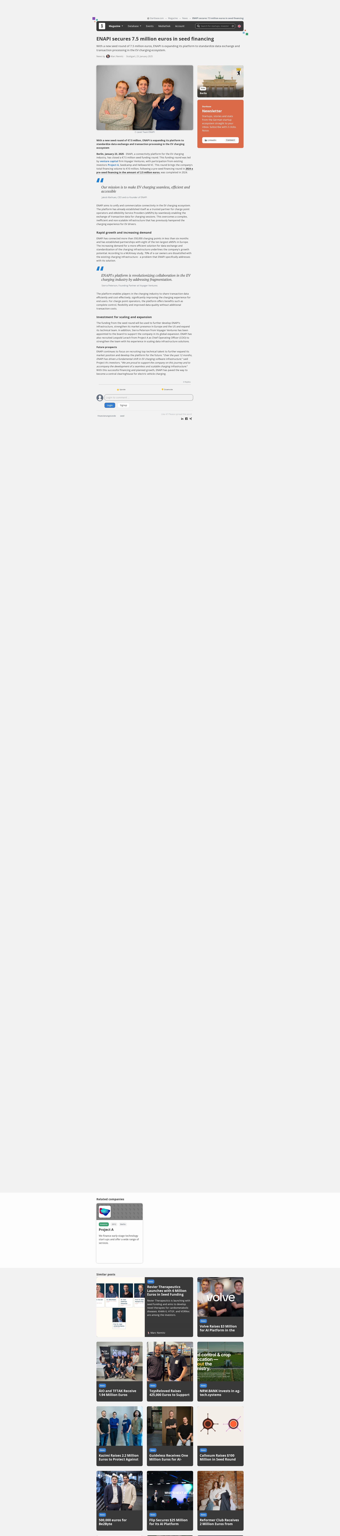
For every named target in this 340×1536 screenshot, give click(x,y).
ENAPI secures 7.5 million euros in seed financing (218, 18)
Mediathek (164, 26)
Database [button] (133, 26)
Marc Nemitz (116, 56)
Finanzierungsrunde (107, 416)
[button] (239, 26)
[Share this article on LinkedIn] (182, 418)
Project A (113, 164)
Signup (123, 405)
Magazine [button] (115, 26)
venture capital (109, 161)
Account (179, 26)
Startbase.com (157, 18)
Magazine (173, 18)
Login (110, 405)
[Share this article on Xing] (191, 418)
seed (122, 416)
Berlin (203, 93)
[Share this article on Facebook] (186, 418)
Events (150, 26)
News (185, 18)
